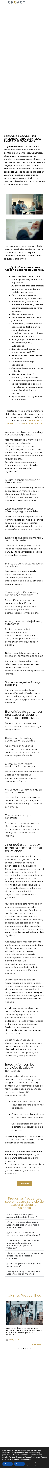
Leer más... (37, 1344)
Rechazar (19, 1464)
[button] (6, 1322)
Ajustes (31, 1464)
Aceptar (7, 1464)
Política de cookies (16, 1457)
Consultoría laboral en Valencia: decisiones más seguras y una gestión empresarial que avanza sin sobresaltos (24, 1331)
